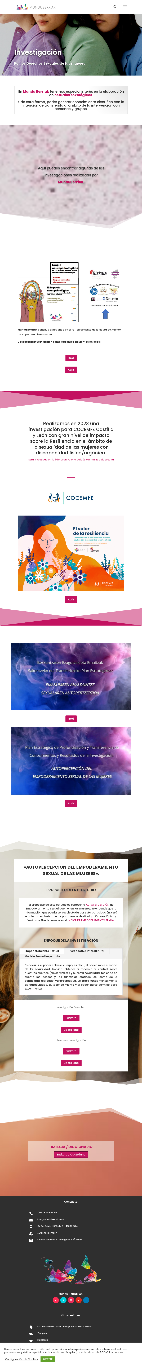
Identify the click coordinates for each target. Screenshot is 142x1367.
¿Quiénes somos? (47, 1232)
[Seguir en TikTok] (56, 1300)
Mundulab (42, 1339)
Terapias (42, 1333)
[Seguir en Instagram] (71, 1300)
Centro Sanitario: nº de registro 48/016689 (59, 1239)
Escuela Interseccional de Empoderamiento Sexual (64, 1326)
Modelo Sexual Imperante (42, 956)
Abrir (71, 370)
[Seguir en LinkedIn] (86, 1300)
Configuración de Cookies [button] (21, 1359)
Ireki (71, 358)
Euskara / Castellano (71, 1154)
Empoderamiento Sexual (42, 951)
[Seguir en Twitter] (63, 1300)
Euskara (71, 1018)
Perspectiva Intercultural (86, 951)
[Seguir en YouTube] (79, 1300)
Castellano (71, 1030)
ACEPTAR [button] (48, 1359)
